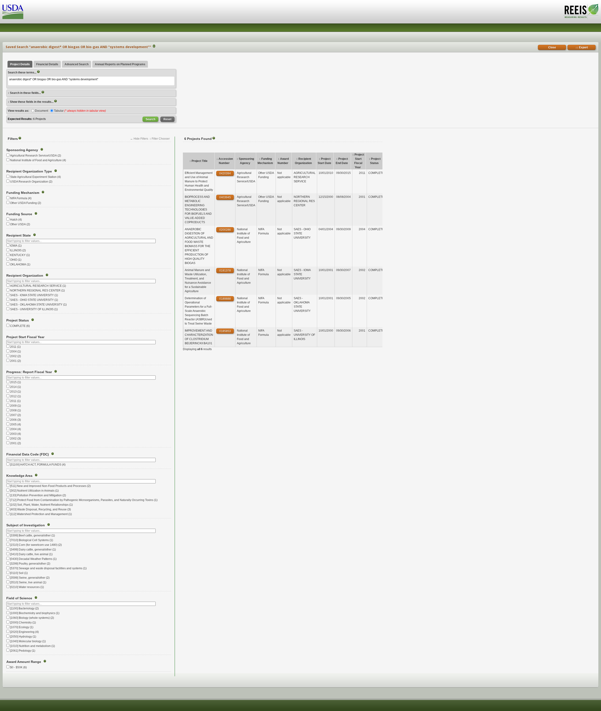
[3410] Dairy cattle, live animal (29, 554)
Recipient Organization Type (29, 171)
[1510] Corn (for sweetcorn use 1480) (33, 545)
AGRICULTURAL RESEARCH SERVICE (35, 285)
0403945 (225, 197)
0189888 (225, 298)
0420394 (225, 173)
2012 (13, 396)
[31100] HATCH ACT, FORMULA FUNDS (35, 464)
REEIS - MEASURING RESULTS (581, 11)
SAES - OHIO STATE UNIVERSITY (31, 300)
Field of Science (19, 598)
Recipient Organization (24, 275)
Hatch (13, 219)
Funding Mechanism (22, 193)
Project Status (17, 320)
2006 (13, 419)
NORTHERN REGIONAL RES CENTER (35, 290)
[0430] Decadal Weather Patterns (31, 559)
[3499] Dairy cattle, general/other (30, 549)
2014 (13, 387)
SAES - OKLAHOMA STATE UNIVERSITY (36, 304)
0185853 (225, 331)
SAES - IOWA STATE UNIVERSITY (31, 295)
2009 (13, 405)
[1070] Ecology (19, 627)
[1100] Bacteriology (22, 608)
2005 (13, 424)
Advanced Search (77, 64)
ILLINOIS (15, 250)
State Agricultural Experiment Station (33, 177)
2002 (13, 356)
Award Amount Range (23, 662)
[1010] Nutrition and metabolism (30, 646)
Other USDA (18, 224)
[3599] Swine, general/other (27, 577)
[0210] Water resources (24, 587)
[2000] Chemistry (20, 622)
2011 (13, 346)
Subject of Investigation (25, 525)
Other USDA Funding (23, 203)
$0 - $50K (16, 667)
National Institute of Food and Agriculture (35, 160)
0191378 (225, 270)
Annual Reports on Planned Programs (120, 64)
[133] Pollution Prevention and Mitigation (35, 495)
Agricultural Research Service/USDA (33, 155)
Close (552, 47)
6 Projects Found (199, 139)
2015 (13, 382)
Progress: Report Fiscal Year (29, 372)
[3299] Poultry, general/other (28, 563)
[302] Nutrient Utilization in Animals (32, 490)
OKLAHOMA (18, 264)
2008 (13, 410)
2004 (13, 351)
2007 (13, 415)
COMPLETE (17, 326)
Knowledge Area (19, 476)
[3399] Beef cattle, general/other (30, 535)
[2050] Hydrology (21, 636)
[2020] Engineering (22, 632)
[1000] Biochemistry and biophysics (32, 613)
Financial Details (47, 64)
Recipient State (18, 235)
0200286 (225, 229)
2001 (13, 361)
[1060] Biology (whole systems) (29, 617)
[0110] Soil (16, 573)
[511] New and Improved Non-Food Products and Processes (48, 486)
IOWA (13, 245)
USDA (12, 11)
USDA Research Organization (29, 181)
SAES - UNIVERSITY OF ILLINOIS (31, 309)
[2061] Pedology (20, 650)
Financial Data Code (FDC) (27, 454)
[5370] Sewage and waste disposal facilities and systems (46, 568)
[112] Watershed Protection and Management (38, 514)
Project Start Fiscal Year (25, 337)
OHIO (13, 259)
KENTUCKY (17, 255)
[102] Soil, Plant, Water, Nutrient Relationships (39, 504)
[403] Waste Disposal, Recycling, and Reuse (38, 509)
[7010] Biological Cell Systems (29, 540)
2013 (13, 391)
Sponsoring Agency (22, 150)
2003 (13, 434)
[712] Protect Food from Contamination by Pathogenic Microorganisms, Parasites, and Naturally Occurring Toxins (81, 500)
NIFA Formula (18, 198)
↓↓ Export (581, 47)
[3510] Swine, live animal (26, 582)
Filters (14, 139)
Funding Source (19, 214)
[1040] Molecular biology (25, 641)
